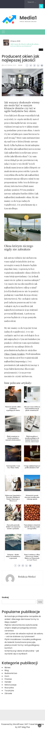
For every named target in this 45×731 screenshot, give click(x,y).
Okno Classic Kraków (14, 354)
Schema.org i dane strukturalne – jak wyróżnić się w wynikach (22, 652)
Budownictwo (11, 673)
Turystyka (9, 690)
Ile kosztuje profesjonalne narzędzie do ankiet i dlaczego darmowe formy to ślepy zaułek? (23, 619)
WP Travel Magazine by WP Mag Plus (29, 725)
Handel (8, 682)
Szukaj (5, 597)
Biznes (7, 667)
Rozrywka (9, 687)
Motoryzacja (10, 684)
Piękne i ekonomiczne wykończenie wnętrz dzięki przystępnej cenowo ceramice (21, 628)
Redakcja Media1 (27, 576)
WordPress (18, 724)
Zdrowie (8, 693)
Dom (7, 676)
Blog (20, 65)
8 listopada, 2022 (9, 65)
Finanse (8, 679)
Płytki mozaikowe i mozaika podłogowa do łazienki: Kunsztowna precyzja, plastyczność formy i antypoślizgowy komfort (23, 643)
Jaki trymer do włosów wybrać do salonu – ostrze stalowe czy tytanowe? (25, 45)
